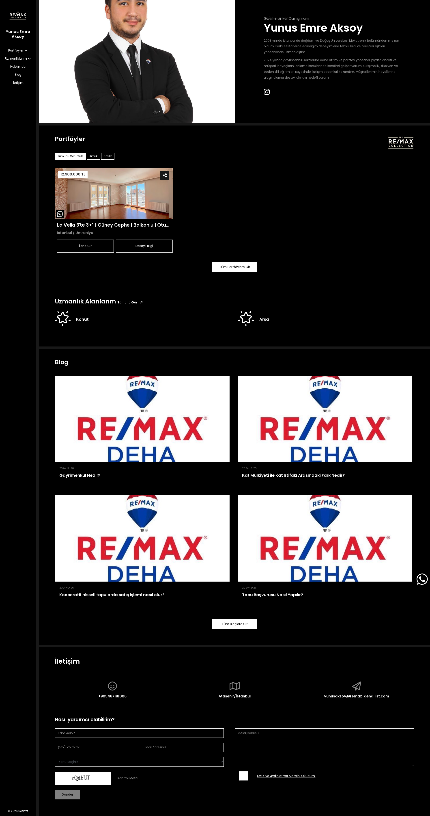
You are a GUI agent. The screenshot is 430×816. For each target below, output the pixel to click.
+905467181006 (112, 696)
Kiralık (93, 156)
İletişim (18, 82)
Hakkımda (18, 66)
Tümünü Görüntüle (70, 156)
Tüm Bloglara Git (235, 624)
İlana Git (85, 246)
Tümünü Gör (127, 302)
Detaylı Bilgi (144, 246)
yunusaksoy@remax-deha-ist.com (356, 696)
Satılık (108, 156)
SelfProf (23, 811)
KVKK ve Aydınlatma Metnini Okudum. (286, 776)
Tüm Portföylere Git (234, 267)
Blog (18, 74)
